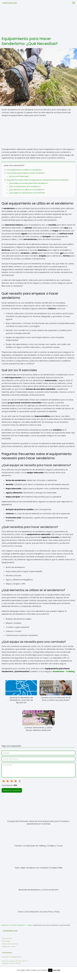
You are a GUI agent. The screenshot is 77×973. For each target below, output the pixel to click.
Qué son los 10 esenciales (19, 176)
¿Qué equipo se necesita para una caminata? (27, 193)
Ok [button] (50, 970)
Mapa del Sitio (7, 938)
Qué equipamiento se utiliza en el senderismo (24, 170)
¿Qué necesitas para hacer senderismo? (25, 186)
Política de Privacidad (10, 944)
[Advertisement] (38, 21)
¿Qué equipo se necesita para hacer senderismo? (28, 183)
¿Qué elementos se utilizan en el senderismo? (26, 190)
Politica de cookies (8, 947)
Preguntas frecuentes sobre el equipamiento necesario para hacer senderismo (38, 180)
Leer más (56, 970)
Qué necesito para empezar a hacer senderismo (26, 173)
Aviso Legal (6, 941)
